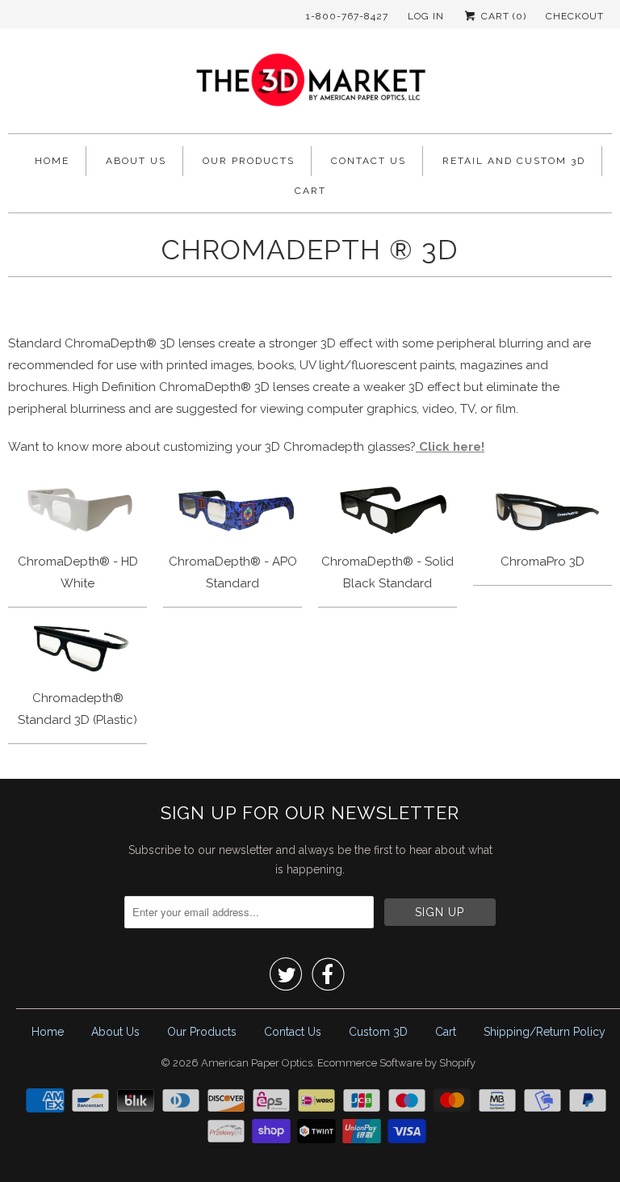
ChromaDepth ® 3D (310, 249)
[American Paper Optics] (310, 85)
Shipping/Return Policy (544, 1031)
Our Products (249, 160)
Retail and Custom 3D (513, 160)
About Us (136, 160)
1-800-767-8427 (347, 16)
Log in (426, 16)
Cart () (502, 16)
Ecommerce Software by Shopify (396, 1063)
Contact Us (368, 160)
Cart (310, 190)
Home (52, 160)
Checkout (575, 16)
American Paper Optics (256, 1063)
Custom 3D (378, 1031)
